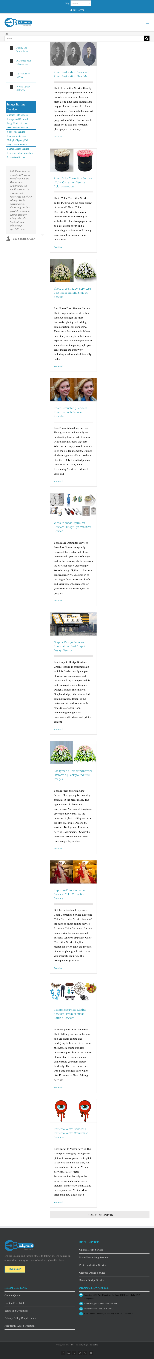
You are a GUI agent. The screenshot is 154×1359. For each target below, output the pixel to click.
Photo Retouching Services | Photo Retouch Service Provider (71, 412)
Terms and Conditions (16, 1310)
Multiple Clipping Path (18, 140)
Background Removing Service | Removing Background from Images (73, 775)
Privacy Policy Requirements (20, 1318)
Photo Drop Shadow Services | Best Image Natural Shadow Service (72, 292)
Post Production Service (92, 1265)
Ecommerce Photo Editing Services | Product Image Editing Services (70, 1014)
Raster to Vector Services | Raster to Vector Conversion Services (71, 1133)
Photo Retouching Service (93, 1257)
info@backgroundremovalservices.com (100, 1303)
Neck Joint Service (16, 131)
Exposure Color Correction (20, 152)
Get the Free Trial (14, 1303)
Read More (58, 136)
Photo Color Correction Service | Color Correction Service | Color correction (73, 182)
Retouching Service (16, 135)
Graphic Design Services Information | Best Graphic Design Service (70, 646)
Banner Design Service (18, 148)
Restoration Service (16, 157)
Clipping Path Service (17, 114)
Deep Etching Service (17, 127)
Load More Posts (100, 1215)
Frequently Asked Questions (20, 1325)
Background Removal (17, 119)
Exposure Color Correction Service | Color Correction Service (70, 894)
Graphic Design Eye (90, 1344)
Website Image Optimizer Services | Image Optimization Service (72, 527)
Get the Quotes (13, 1295)
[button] (21, 49)
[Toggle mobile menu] (147, 24)
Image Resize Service (17, 123)
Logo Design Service (17, 144)
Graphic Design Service (92, 1272)
